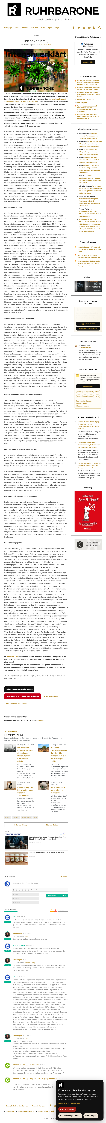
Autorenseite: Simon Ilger (16, 703)
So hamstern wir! (85, 347)
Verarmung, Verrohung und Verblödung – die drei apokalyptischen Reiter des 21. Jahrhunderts (88, 108)
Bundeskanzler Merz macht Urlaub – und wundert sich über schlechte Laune (88, 116)
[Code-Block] (34, 890)
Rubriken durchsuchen (84, 401)
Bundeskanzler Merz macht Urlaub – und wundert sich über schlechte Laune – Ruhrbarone (90, 221)
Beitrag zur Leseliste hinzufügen (19, 689)
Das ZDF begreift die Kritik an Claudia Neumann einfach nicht (89, 256)
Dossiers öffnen (81, 403)
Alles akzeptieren (67, 1109)
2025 (85, 392)
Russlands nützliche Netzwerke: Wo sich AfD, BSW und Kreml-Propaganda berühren (89, 263)
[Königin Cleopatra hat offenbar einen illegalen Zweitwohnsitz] (10, 785)
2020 (91, 396)
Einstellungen (90, 1116)
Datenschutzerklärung (26, 1111)
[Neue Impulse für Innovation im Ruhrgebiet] (43, 785)
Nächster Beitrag (52, 825)
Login (57, 28)
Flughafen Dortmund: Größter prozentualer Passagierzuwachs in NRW (88, 94)
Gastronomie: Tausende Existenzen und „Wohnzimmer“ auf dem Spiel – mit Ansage (89, 445)
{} (37, 890)
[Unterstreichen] (19, 890)
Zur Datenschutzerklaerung (69, 1103)
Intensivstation (26, 818)
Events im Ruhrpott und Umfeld (17, 1106)
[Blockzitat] (31, 890)
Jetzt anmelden (88, 62)
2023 (97, 392)
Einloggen (40, 720)
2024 (91, 392)
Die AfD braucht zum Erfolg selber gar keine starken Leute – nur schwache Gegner (90, 144)
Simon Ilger (17, 933)
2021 (85, 396)
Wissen (25, 28)
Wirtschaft (34, 28)
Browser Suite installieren (88, 328)
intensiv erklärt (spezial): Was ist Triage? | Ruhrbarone (35, 1079)
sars (35, 818)
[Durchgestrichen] (22, 890)
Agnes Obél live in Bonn (85, 99)
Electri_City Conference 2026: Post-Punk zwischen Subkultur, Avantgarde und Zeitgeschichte (88, 82)
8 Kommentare (46, 45)
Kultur (43, 28)
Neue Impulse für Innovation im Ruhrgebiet (58, 790)
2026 (79, 392)
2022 (79, 396)
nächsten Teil (12, 657)
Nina (26, 936)
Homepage (8, 28)
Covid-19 (16, 818)
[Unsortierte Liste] (28, 890)
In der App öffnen (51, 696)
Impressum (10, 1111)
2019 (97, 396)
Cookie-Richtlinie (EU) (46, 1111)
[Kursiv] (16, 890)
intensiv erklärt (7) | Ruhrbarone (26, 1065)
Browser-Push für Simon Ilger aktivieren (22, 696)
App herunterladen (88, 324)
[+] (40, 890)
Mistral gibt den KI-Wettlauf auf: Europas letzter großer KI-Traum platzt (89, 249)
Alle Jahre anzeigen (83, 406)
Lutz (26, 1038)
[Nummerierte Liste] (25, 890)
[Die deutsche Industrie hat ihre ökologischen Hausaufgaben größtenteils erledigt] (10, 748)
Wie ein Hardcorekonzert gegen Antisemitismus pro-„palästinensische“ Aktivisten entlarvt (89, 425)
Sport (50, 28)
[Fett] (13, 890)
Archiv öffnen (88, 386)
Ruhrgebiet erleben (39, 1106)
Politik (17, 28)
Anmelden (64, 876)
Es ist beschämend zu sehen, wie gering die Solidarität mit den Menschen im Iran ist (89, 465)
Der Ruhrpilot (82, 102)
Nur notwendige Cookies (70, 1116)
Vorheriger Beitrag (20, 825)
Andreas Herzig (30, 962)
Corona (7, 818)
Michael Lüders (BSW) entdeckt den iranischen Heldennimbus (88, 88)
